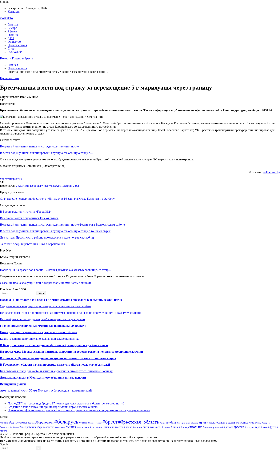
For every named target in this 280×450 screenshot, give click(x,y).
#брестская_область (138, 422)
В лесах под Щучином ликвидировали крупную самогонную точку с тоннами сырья (58, 358)
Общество (14, 41)
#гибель (171, 422)
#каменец (4, 427)
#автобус (22, 423)
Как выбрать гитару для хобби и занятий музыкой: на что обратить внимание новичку (56, 371)
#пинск (175, 426)
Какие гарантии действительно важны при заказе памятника (39, 338)
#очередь (166, 427)
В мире (12, 28)
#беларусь (66, 422)
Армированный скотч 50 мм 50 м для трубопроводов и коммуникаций (46, 390)
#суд (257, 426)
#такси (264, 427)
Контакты (14, 11)
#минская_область (87, 427)
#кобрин (14, 427)
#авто (13, 422)
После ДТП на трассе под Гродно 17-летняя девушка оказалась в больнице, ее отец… (55, 269)
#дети (231, 422)
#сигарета (249, 427)
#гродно (203, 422)
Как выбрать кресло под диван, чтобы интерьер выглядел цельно (42, 319)
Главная (13, 24)
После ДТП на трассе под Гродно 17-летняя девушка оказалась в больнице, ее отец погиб (61, 299)
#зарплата (255, 422)
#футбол (273, 426)
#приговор (208, 427)
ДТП (11, 38)
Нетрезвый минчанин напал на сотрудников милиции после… (41, 146)
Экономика (15, 52)
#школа (3, 430)
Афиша (12, 31)
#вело (162, 423)
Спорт (12, 48)
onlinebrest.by (271, 172)
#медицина (60, 427)
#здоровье (266, 423)
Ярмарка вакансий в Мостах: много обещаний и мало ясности (43, 377)
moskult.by (6, 18)
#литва (50, 427)
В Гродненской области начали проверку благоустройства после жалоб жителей (55, 364)
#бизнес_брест (95, 423)
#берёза (83, 422)
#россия (239, 426)
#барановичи (44, 422)
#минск (71, 427)
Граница (13, 34)
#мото (100, 427)
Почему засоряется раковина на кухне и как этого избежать (38, 332)
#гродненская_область (187, 423)
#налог (128, 427)
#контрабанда (28, 426)
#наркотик (15, 178)
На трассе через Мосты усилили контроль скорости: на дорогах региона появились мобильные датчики (71, 351)
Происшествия (17, 45)
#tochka (4, 422)
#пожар (185, 427)
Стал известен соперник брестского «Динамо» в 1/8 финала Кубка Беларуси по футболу (57, 198)
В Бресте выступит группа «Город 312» (25, 211)
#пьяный (219, 427)
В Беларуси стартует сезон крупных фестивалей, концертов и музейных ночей (54, 345)
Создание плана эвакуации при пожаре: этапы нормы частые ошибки (45, 282)
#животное (242, 422)
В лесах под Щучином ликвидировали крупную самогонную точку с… (46, 153)
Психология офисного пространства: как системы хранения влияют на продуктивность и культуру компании (71, 312)
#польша (196, 427)
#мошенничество (113, 426)
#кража (41, 427)
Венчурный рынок (13, 384)
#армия (31, 423)
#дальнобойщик (218, 422)
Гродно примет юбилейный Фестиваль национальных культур (43, 325)
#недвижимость (152, 426)
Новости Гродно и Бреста (16, 58)
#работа (228, 426)
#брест (4, 178)
